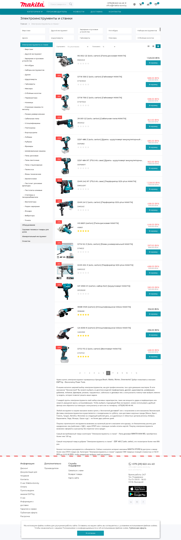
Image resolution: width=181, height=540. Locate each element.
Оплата (23, 487)
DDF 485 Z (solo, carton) (123, 441)
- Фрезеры (27, 146)
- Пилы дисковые (30, 156)
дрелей (128, 390)
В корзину (153, 63)
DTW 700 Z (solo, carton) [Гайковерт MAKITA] (99, 97)
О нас (22, 498)
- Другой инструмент (32, 54)
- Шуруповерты (29, 79)
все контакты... (135, 469)
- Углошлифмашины (31, 123)
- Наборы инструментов (33, 70)
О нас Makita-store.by (29, 483)
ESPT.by (60, 382)
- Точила (26, 220)
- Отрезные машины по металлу (32, 108)
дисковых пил (117, 392)
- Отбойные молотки (31, 93)
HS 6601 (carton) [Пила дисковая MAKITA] (98, 223)
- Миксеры (27, 89)
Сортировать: (61, 46)
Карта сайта (73, 478)
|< (80, 373)
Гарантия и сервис (28, 509)
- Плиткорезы (28, 128)
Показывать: (96, 46)
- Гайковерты (28, 84)
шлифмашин (149, 390)
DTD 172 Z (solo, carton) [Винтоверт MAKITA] (99, 349)
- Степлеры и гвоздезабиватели (30, 196)
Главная (23, 24)
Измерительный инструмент (34, 236)
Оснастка (26, 241)
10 (127, 373)
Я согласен (90, 533)
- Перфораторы (29, 98)
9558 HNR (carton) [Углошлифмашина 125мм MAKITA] (104, 307)
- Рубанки (27, 142)
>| (136, 373)
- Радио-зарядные (31, 206)
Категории (33, 11)
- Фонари (27, 211)
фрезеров (77, 392)
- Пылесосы (28, 169)
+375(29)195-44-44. (125, 405)
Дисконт (24, 468)
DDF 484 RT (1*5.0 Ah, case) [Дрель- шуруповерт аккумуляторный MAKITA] (114, 160)
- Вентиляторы (29, 202)
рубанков (60, 392)
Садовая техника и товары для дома (35, 231)
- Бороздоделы (29, 132)
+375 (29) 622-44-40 (143, 464)
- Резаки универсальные (33, 114)
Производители (51, 468)
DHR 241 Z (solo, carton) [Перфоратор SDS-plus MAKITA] (105, 202)
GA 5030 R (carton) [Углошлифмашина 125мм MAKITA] (104, 328)
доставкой (114, 410)
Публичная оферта (28, 513)
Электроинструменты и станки (44, 24)
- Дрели (26, 75)
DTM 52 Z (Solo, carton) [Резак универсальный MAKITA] (105, 244)
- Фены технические (31, 174)
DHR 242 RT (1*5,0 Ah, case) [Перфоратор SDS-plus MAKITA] (106, 181)
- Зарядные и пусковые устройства (33, 59)
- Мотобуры (28, 65)
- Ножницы (27, 102)
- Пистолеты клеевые (32, 190)
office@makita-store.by (116, 5)
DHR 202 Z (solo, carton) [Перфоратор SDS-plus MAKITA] (105, 265)
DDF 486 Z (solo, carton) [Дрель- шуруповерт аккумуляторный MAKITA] (113, 139)
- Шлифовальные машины (34, 151)
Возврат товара (75, 474)
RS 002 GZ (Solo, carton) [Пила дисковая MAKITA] (101, 56)
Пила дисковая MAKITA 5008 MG (132, 433)
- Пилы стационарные (32, 165)
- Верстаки (27, 49)
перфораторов (118, 390)
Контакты (115, 11)
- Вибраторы (28, 216)
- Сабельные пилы (30, 119)
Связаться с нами (75, 470)
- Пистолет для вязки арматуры (32, 184)
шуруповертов (137, 390)
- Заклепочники (29, 179)
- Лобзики (27, 137)
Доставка (97, 11)
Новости (78, 11)
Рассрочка (25, 516)
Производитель (57, 11)
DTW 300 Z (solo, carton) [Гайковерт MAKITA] (99, 76)
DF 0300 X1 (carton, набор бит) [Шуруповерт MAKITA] (103, 286)
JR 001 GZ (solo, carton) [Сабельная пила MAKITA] (101, 118)
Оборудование (28, 225)
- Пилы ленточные (30, 160)
